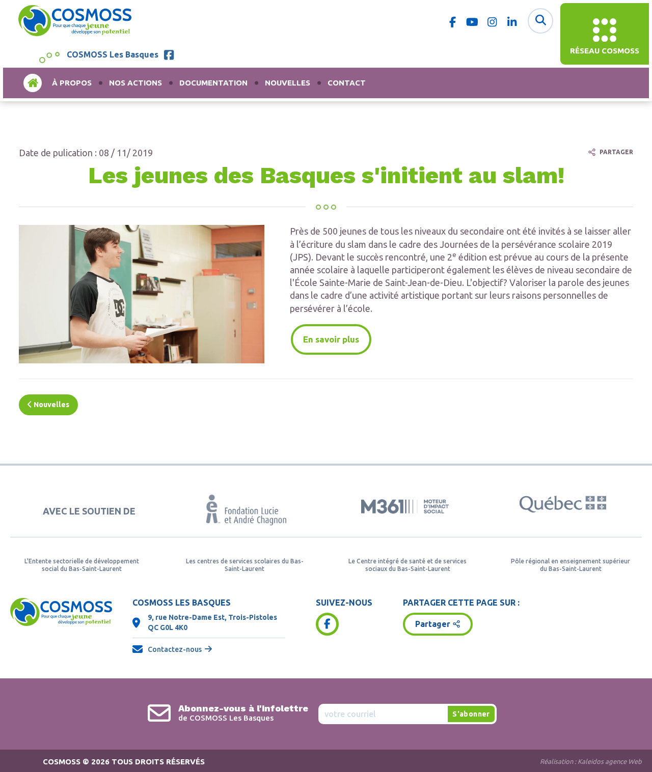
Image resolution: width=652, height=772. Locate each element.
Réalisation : (591, 761)
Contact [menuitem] (347, 82)
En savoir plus (331, 339)
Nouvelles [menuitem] (287, 82)
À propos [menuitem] (72, 82)
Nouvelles (50, 405)
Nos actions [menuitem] (135, 82)
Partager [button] (432, 623)
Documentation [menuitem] (213, 82)
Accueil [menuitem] (32, 82)
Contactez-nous (175, 649)
